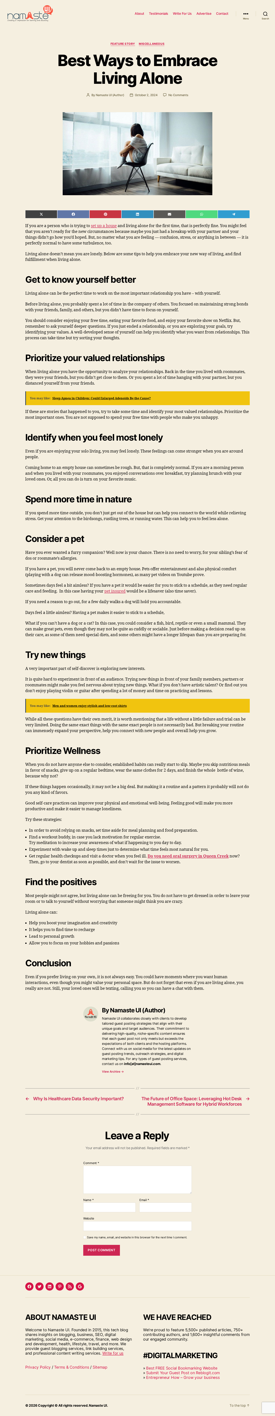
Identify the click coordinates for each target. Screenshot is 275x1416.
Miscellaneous (151, 44)
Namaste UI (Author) (110, 95)
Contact (222, 13)
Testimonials (158, 13)
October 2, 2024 (146, 95)
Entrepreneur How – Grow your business (183, 1377)
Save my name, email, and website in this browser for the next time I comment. (137, 1237)
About (139, 13)
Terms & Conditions (71, 1367)
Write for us (112, 1353)
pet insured (115, 591)
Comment (91, 1163)
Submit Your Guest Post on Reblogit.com (183, 1372)
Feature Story (123, 44)
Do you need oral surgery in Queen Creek (188, 856)
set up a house (104, 225)
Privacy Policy (38, 1367)
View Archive (113, 1071)
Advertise (204, 13)
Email (144, 1200)
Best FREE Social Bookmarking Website (181, 1368)
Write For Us (182, 13)
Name (88, 1200)
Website (88, 1218)
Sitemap (100, 1367)
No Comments (178, 95)
